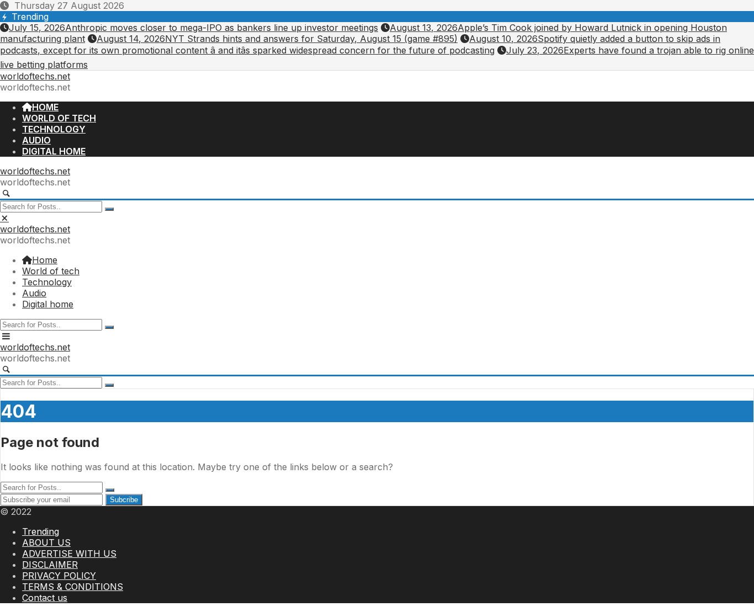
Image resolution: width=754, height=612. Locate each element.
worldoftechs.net (35, 76)
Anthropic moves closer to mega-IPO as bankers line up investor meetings (193, 27)
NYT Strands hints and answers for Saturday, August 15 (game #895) (277, 38)
